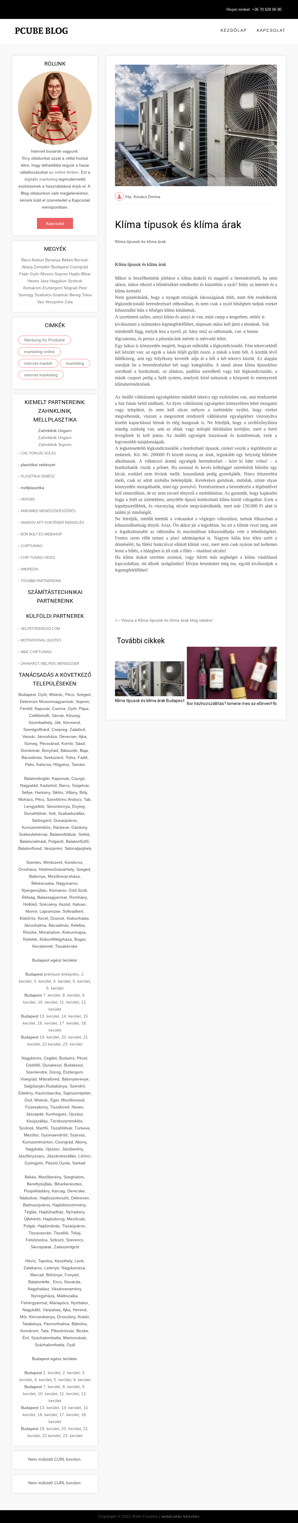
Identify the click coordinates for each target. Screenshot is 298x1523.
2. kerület (71, 1372)
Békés (68, 260)
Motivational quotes (41, 640)
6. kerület (54, 988)
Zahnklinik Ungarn (55, 437)
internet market (38, 363)
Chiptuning (31, 546)
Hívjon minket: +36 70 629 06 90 (253, 9)
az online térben (64, 172)
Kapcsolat (271, 30)
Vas (41, 301)
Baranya (53, 260)
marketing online (39, 351)
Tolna (87, 294)
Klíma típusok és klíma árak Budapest (150, 700)
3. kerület (42, 981)
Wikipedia (29, 569)
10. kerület (47, 1002)
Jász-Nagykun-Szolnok (61, 280)
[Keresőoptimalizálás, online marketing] (41, 38)
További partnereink (41, 581)
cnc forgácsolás (38, 453)
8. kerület (71, 995)
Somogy (26, 294)
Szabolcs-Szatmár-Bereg (58, 294)
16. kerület (47, 1023)
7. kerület (51, 995)
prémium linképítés (61, 974)
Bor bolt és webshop (41, 534)
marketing (75, 363)
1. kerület (51, 1372)
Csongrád (79, 267)
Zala (69, 301)
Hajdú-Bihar (80, 274)
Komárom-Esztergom (43, 287)
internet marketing (41, 375)
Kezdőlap (234, 30)
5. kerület (81, 981)
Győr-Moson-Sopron (49, 274)
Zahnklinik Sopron (55, 444)
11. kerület (69, 1002)
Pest (83, 287)
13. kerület (49, 1016)
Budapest (60, 267)
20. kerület (71, 1037)
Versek (28, 499)
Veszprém (55, 301)
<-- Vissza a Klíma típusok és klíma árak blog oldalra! (164, 620)
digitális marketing (41, 179)
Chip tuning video (38, 558)
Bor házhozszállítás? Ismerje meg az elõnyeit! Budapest (239, 703)
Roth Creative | (166, 1517)
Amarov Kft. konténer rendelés (52, 523)
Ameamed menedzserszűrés (48, 511)
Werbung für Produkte (44, 340)
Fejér (24, 274)
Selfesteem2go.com (40, 629)
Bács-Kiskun (33, 260)
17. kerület (69, 1023)
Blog (26, 158)
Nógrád (71, 287)
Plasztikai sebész (38, 476)
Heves (33, 280)
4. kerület (61, 981)
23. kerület (72, 1044)
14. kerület (71, 1016)
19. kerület (49, 1037)
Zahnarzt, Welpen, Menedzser (50, 664)
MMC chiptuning (36, 652)
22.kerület (51, 1044)
